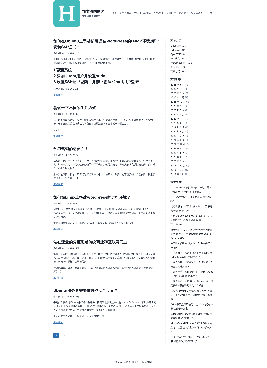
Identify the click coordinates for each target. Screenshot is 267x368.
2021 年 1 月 (177, 148)
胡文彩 (61, 53)
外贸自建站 (126, 13)
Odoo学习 (175, 50)
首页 (114, 13)
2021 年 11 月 (177, 144)
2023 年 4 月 (177, 118)
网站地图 (147, 361)
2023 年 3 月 (177, 123)
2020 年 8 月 (177, 152)
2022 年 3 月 (177, 135)
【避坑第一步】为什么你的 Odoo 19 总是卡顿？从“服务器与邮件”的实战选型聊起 (191, 294)
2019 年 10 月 (178, 165)
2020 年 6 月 (177, 157)
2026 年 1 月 (177, 97)
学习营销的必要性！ (70, 148)
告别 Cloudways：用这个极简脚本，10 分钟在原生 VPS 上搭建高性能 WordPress (191, 220)
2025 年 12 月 (178, 101)
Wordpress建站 (178, 62)
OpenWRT (196, 13)
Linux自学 (175, 45)
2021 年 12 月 (177, 140)
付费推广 (171, 13)
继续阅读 (58, 95)
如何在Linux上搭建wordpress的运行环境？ (92, 197)
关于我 (157, 40)
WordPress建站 (142, 13)
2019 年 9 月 (177, 170)
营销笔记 (183, 13)
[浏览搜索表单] (211, 13)
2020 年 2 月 (177, 161)
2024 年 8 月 (177, 114)
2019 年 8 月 (177, 174)
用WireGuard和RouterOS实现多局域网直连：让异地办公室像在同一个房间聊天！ (191, 327)
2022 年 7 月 (177, 127)
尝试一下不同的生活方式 (74, 107)
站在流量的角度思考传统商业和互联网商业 (90, 242)
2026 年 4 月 (177, 89)
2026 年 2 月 (177, 93)
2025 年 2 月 (177, 110)
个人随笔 (175, 67)
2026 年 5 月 (177, 84)
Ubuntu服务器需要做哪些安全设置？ (85, 290)
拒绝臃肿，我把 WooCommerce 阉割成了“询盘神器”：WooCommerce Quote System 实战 (191, 234)
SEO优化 (159, 13)
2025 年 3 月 (177, 106)
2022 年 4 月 (177, 131)
